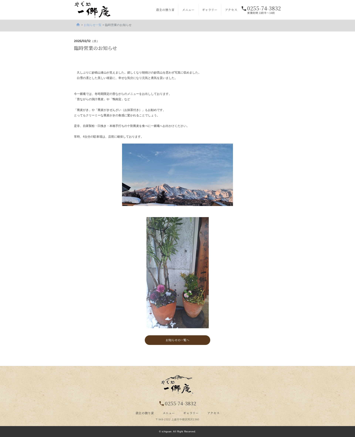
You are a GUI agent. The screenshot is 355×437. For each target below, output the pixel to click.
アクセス (231, 10)
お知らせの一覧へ (177, 340)
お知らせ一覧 (93, 24)
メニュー (188, 10)
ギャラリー (209, 10)
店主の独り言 (165, 10)
